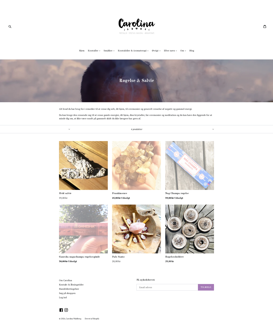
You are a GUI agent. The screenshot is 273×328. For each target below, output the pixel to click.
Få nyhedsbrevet (145, 280)
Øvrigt (157, 50)
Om (183, 50)
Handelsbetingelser (69, 288)
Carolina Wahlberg (73, 318)
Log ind (63, 297)
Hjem (81, 50)
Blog (191, 50)
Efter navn (171, 50)
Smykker (110, 50)
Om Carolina (65, 280)
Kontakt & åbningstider (71, 284)
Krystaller (95, 50)
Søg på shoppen (67, 293)
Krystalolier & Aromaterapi (134, 50)
